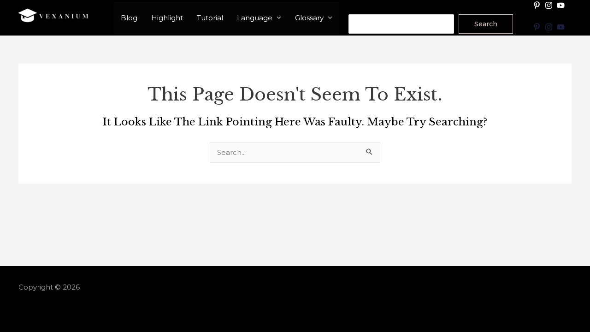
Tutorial (210, 17)
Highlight (167, 17)
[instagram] (550, 5)
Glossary (309, 17)
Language (254, 17)
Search (360, 8)
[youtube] (562, 5)
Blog (129, 17)
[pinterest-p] (538, 5)
